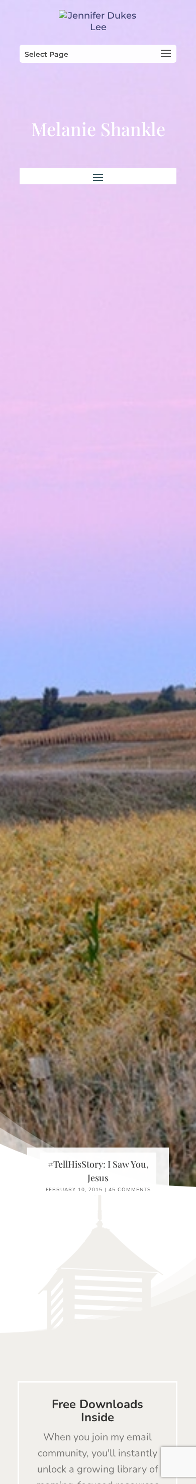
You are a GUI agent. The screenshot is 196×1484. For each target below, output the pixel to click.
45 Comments (130, 1189)
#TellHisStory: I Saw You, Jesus (98, 1171)
